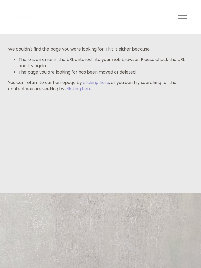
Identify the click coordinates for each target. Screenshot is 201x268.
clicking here (96, 83)
